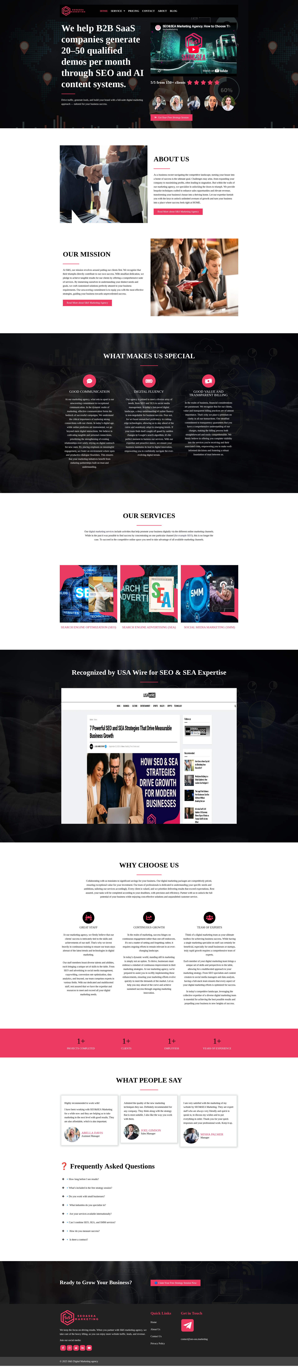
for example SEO (183, 535)
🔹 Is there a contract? (77, 1239)
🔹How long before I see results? (82, 1179)
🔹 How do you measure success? (83, 1231)
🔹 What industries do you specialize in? (86, 1205)
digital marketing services (101, 531)
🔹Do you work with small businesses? (85, 1196)
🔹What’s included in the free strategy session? (89, 1188)
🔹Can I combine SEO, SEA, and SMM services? (90, 1222)
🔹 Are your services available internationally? (89, 1213)
